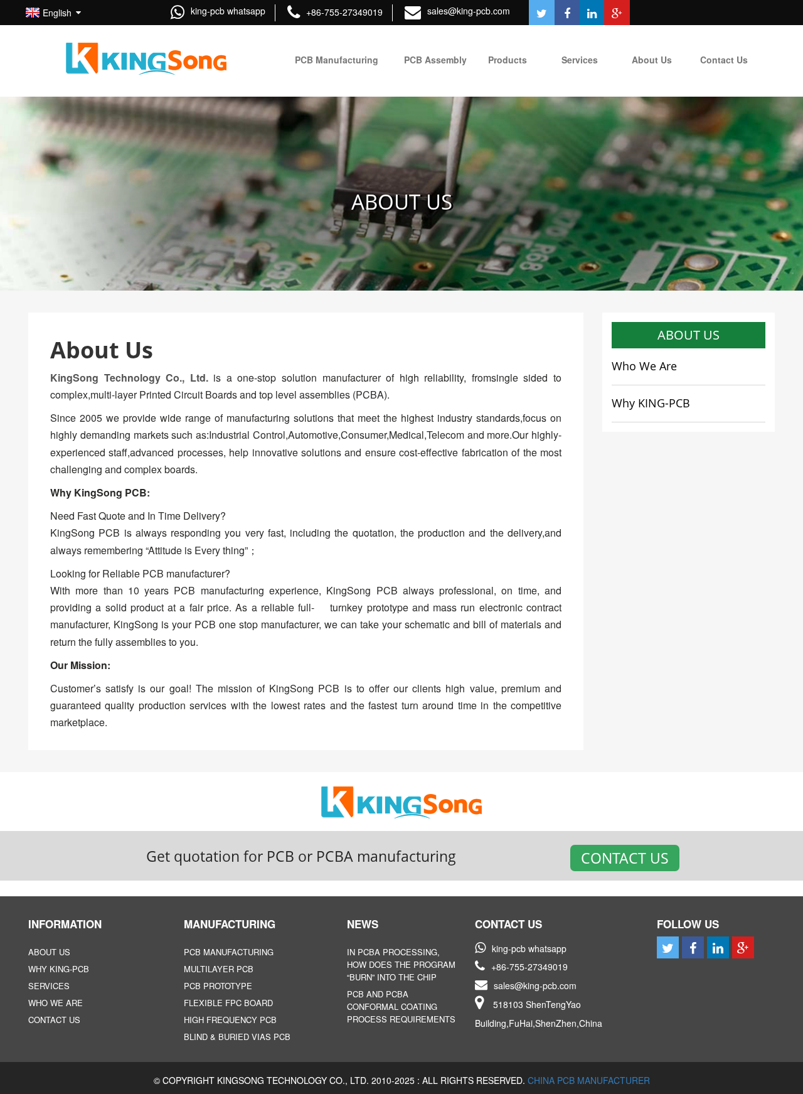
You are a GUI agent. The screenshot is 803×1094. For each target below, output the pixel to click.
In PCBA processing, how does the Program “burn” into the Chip (401, 964)
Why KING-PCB (651, 402)
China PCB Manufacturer (589, 1080)
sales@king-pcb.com (468, 10)
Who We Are (644, 365)
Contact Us (625, 858)
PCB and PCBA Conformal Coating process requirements (401, 1006)
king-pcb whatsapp (228, 10)
